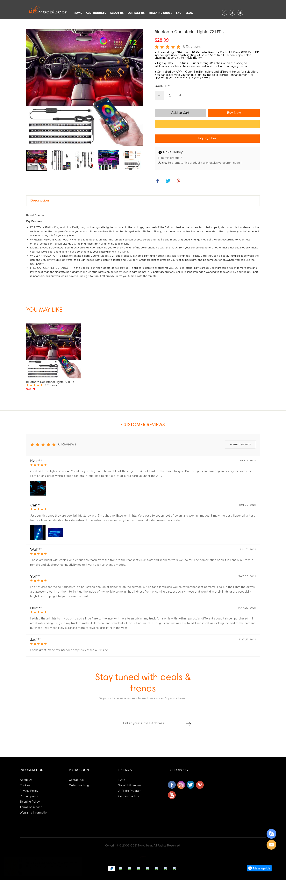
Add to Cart (180, 112)
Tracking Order (160, 12)
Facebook (172, 785)
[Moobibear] (271, 834)
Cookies (25, 785)
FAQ (179, 12)
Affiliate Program (129, 791)
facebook (158, 181)
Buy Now (234, 112)
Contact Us (136, 12)
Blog (189, 12)
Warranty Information (34, 812)
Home (78, 12)
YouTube (172, 795)
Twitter (190, 785)
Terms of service (31, 807)
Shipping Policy (30, 801)
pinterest (179, 181)
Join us (162, 163)
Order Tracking (79, 785)
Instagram (181, 785)
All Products (96, 12)
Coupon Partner (128, 796)
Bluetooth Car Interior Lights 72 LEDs (50, 382)
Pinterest (200, 785)
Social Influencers (129, 785)
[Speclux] (143, 857)
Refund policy (29, 796)
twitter (168, 181)
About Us (117, 12)
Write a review (240, 445)
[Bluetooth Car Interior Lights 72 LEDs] (53, 350)
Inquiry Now (207, 138)
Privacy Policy (29, 791)
